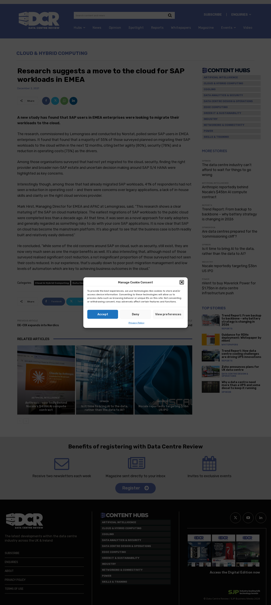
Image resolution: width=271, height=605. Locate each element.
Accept (102, 314)
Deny (135, 314)
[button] (182, 282)
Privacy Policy (136, 322)
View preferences (168, 314)
